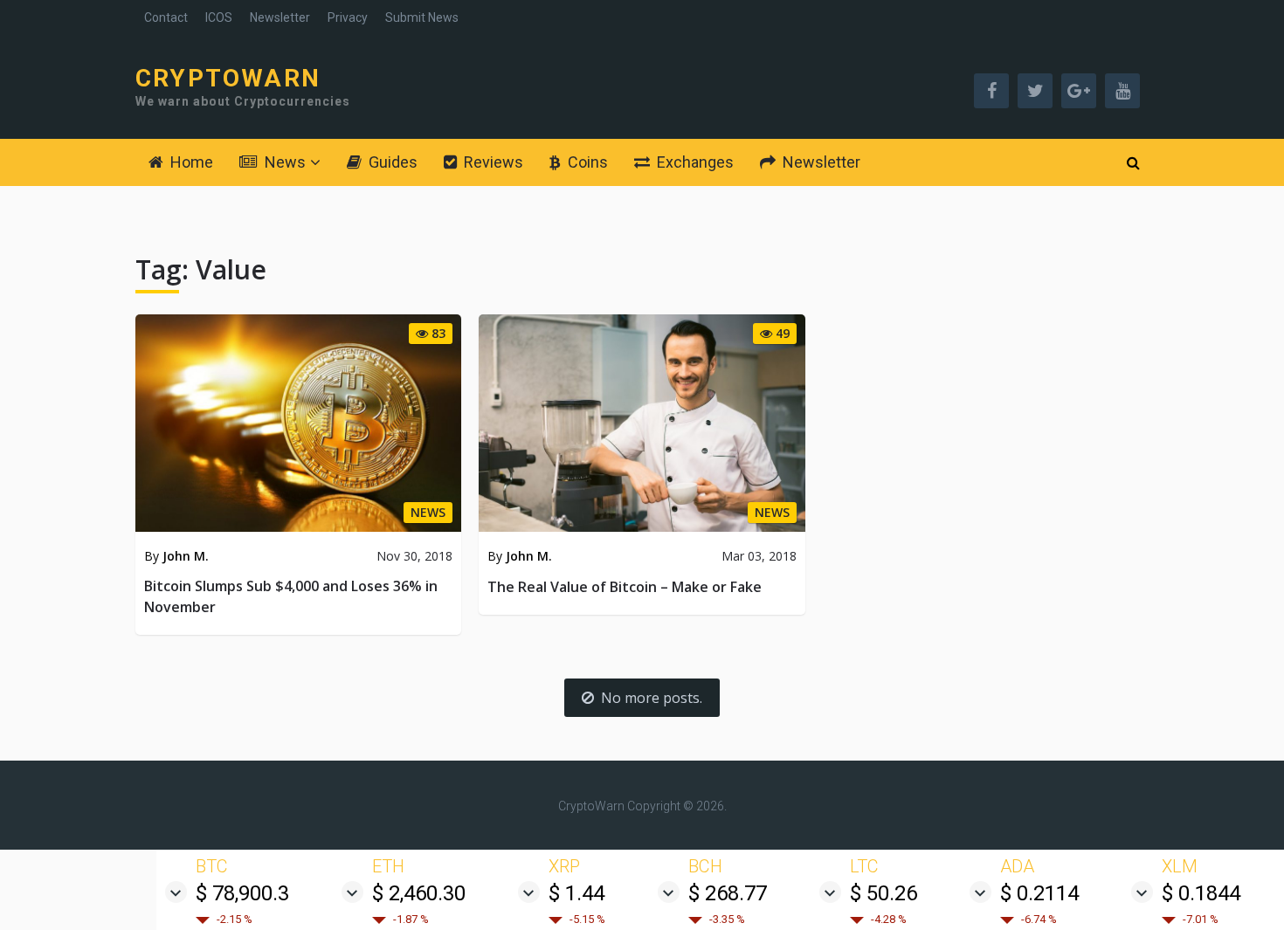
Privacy (348, 17)
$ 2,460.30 (419, 893)
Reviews (491, 162)
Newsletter (280, 17)
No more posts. (651, 697)
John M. (185, 556)
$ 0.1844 (1201, 893)
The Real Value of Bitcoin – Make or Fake (624, 586)
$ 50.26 (883, 893)
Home (190, 162)
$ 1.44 (576, 893)
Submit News (422, 17)
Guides (391, 162)
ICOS (218, 17)
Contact (166, 17)
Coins (586, 162)
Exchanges (693, 162)
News (283, 162)
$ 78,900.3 (242, 893)
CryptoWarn (228, 78)
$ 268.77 (727, 893)
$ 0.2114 (1039, 893)
